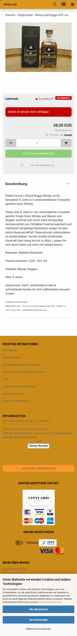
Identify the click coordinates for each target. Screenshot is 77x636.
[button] (10, 143)
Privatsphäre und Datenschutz (22, 364)
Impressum (10, 350)
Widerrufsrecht (12, 357)
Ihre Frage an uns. (14, 393)
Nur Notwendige (38, 619)
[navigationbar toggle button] (72, 4)
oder (38, 441)
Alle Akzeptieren (38, 609)
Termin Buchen (38, 446)
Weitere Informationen (38, 628)
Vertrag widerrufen (38, 468)
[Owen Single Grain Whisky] (38, 47)
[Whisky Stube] (9, 4)
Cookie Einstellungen (16, 400)
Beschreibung (16, 184)
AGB (5, 379)
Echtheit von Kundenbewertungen (24, 372)
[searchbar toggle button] (54, 4)
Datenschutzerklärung (50, 602)
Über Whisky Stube (14, 569)
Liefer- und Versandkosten (19, 386)
